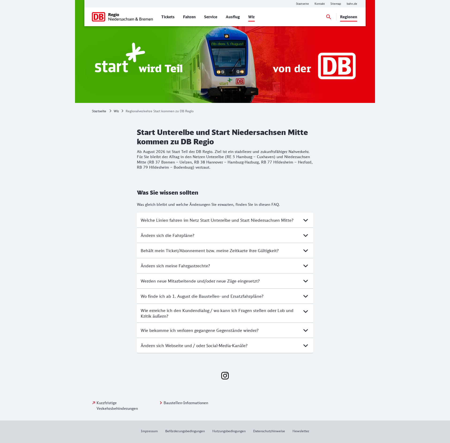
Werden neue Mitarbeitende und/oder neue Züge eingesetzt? (200, 280)
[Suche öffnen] (328, 17)
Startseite (99, 111)
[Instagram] (225, 375)
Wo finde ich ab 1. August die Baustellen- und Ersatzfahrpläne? (202, 296)
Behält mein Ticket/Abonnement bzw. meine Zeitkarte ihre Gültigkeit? (210, 250)
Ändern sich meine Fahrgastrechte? (175, 265)
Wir (116, 111)
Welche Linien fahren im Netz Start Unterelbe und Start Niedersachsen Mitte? (217, 220)
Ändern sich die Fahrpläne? (167, 235)
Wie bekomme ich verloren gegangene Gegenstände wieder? (200, 330)
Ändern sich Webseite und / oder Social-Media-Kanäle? (194, 345)
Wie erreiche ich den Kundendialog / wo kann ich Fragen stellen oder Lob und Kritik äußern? (217, 313)
